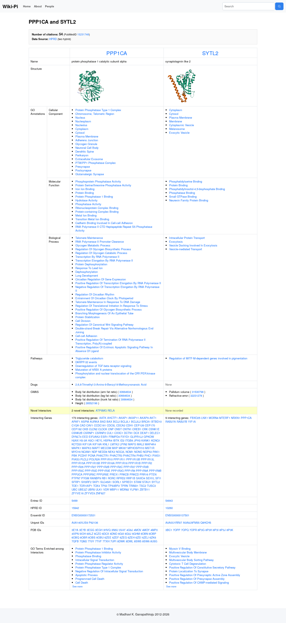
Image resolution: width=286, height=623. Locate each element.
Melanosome (177, 129)
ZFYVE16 (78, 493)
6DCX (105, 534)
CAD (82, 425)
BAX (109, 422)
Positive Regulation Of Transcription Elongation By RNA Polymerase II (118, 283)
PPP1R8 (130, 471)
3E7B (82, 530)
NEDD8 (102, 452)
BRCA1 (146, 422)
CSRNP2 (100, 433)
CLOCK (102, 429)
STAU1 (146, 482)
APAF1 (76, 422)
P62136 (93, 523)
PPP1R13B (133, 459)
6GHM (136, 534)
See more (77, 586)
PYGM (85, 478)
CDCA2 (120, 425)
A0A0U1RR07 (173, 523)
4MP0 (154, 530)
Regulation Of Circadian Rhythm (94, 294)
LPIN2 (123, 444)
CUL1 (110, 433)
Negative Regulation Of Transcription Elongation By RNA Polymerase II (117, 289)
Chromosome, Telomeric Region (94, 114)
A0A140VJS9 (80, 523)
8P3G (201, 530)
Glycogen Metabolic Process (92, 245)
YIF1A (192, 422)
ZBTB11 (145, 489)
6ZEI (138, 537)
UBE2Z (82, 489)
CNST (118, 429)
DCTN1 (128, 433)
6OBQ (75, 537)
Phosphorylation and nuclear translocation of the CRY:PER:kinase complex (115, 375)
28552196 (91, 403)
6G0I (121, 534)
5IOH (83, 534)
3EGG (90, 530)
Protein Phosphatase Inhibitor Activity (98, 552)
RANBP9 (95, 478)
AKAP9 (144, 418)
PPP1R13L (147, 459)
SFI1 (158, 478)
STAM (137, 482)
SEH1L (150, 478)
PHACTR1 (102, 455)
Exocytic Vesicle (179, 133)
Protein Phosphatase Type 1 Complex (98, 110)
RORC (112, 478)
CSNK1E (154, 429)
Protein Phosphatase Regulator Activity (99, 564)
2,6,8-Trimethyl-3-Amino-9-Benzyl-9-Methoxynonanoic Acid (110, 384)
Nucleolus (81, 125)
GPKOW (149, 437)
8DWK (121, 541)
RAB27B (182, 422)
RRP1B (130, 478)
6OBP (152, 534)
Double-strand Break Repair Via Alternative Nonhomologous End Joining (114, 330)
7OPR (193, 530)
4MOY (146, 530)
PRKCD (134, 474)
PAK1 (156, 452)
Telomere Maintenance (89, 238)
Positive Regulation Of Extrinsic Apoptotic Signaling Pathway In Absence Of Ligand (114, 349)
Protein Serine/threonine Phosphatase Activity (103, 185)
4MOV (137, 530)
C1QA (75, 425)
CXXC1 (118, 433)
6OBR (83, 537)
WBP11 (114, 489)
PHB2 (140, 455)
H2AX (75, 440)
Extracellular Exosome (89, 159)
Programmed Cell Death (89, 579)
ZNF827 (100, 493)
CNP (111, 429)
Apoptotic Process (86, 575)
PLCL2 (84, 459)
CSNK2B (77, 433)
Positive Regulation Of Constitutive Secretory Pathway (202, 567)
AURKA (94, 422)
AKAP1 (123, 418)
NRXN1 (235, 418)
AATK (102, 418)
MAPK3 (86, 448)
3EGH (98, 530)
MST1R (149, 448)
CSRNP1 (88, 433)
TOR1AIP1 (85, 486)
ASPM (85, 422)
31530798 (198, 392)
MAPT (96, 448)
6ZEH (131, 537)
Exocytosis (176, 242)
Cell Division (82, 321)
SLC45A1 (106, 482)
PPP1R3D (91, 471)
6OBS (91, 537)
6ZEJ (145, 537)
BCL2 (116, 422)
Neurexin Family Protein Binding (188, 200)
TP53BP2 (114, 486)
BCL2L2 (136, 422)
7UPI (113, 541)
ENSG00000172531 (83, 515)
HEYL (99, 440)
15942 (75, 508)
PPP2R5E (103, 474)
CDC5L (111, 425)
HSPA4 (107, 440)
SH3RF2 (86, 482)
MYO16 (76, 452)
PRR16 (144, 474)
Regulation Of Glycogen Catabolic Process (101, 253)
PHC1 (148, 455)
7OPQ (185, 530)
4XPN (75, 534)
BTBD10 (156, 422)
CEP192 (77, 429)
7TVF (98, 541)
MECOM (106, 448)
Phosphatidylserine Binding (185, 181)
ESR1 (104, 437)
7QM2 (83, 541)
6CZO (97, 534)
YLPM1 (134, 489)
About (38, 6)
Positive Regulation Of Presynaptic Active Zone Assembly (204, 575)
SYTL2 (210, 53)
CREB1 (136, 429)
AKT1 (152, 418)
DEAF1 (144, 433)
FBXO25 (195, 418)
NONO (138, 452)
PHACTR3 (116, 455)
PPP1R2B (103, 467)
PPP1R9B (155, 471)
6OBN (144, 534)
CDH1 (129, 425)
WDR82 (124, 489)
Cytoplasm (81, 129)
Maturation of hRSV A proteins (93, 370)
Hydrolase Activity (86, 200)
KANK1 (145, 440)
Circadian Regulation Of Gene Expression (100, 279)
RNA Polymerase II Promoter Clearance (99, 242)
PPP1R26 (78, 467)
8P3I (216, 530)
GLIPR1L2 (136, 437)
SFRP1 (76, 482)
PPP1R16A (108, 463)
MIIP (115, 448)
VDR (106, 489)
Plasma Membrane (86, 136)
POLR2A (94, 459)
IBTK (116, 440)
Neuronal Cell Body (87, 148)
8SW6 (145, 541)
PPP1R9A (142, 471)
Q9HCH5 (205, 523)
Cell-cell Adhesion (86, 336)
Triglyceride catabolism (89, 358)
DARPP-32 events (86, 362)
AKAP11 (133, 418)
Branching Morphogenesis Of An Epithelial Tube (104, 313)
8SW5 (137, 541)
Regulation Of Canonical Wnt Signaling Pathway (104, 324)
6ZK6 (152, 537)
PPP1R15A (78, 463)
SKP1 (95, 482)
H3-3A (83, 440)
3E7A (75, 530)
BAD (103, 422)
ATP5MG (101, 410)
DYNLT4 (76, 437)
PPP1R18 (122, 463)
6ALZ (90, 534)
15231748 (83, 34)
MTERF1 (224, 418)
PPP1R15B (93, 463)
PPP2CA (77, 474)
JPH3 (137, 440)
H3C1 (91, 440)
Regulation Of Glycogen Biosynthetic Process (103, 249)
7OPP (176, 530)
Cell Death (81, 582)
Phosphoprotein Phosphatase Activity (98, 181)
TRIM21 (133, 486)
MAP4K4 (150, 444)
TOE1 (75, 486)
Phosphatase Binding (182, 193)
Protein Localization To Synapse (188, 571)
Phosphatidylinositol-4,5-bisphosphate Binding (197, 189)
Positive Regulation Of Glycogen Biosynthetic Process (108, 309)
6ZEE (107, 537)
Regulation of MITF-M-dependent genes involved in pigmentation (208, 358)
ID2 (122, 440)
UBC (74, 489)
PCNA (91, 455)
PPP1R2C (116, 467)
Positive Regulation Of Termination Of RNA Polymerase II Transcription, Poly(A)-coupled (110, 341)
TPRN (124, 486)
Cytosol (80, 133)
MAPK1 (76, 448)
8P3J (222, 530)
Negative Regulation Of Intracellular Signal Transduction (109, 571)
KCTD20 (77, 444)
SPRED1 (127, 482)
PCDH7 (82, 455)
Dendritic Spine (84, 151)
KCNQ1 (155, 440)
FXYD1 (125, 437)
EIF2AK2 (94, 437)
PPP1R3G (117, 471)
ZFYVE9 (89, 493)
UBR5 (91, 489)
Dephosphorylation (86, 272)
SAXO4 (140, 478)
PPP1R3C (78, 471)
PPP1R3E (104, 471)
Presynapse (82, 166)
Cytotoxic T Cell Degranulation (187, 564)
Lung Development (86, 275)
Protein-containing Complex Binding (97, 212)
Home (27, 6)
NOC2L (120, 452)
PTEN (152, 474)
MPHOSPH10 (136, 448)
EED (85, 437)
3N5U (114, 530)
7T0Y (91, 541)
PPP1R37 (129, 467)
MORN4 (213, 418)
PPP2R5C (89, 474)
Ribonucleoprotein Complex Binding (96, 208)
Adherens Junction (86, 140)
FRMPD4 (114, 437)
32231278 (196, 396)
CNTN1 (127, 429)
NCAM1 (86, 452)
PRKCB (124, 474)
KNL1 (106, 444)
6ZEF (115, 537)
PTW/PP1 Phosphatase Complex (95, 163)
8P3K (230, 530)
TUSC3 (151, 486)
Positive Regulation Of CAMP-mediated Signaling (199, 582)
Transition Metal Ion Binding (92, 219)
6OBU (100, 537)
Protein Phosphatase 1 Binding (94, 196)
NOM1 (129, 452)
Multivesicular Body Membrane (188, 552)
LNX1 (204, 418)
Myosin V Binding (180, 548)
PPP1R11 (119, 459)
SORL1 (116, 482)
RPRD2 (120, 478)
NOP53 (147, 452)
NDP (94, 452)
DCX (136, 433)
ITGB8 (129, 440)
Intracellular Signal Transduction (94, 560)
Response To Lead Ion (89, 268)
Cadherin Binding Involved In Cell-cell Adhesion (104, 223)
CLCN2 (93, 429)
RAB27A (170, 422)
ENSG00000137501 (177, 515)
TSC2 (142, 486)
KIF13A (87, 444)
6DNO (113, 534)
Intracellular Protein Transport (187, 238)
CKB (85, 429)
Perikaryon (81, 155)
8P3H (208, 530)
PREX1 (114, 474)
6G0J (128, 534)
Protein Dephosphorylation (91, 264)
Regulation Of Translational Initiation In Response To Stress (111, 306)
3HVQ (107, 530)
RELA (111, 410)
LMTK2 (114, 444)
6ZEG (123, 537)
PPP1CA (116, 53)
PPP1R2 (147, 463)
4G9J (129, 530)
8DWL (129, 541)
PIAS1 (156, 455)
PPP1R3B (142, 467)
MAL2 (140, 444)
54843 (169, 501)
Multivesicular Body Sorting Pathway (191, 560)
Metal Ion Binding (86, 215)
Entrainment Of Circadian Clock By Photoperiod (104, 298)
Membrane (175, 121)
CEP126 (139, 425)
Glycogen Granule (86, 144)
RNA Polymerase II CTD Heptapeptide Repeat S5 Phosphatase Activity (113, 228)
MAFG (132, 444)
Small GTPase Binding (183, 196)
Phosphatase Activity (88, 204)
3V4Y (122, 530)
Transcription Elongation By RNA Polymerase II (104, 260)
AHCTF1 (112, 418)
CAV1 (89, 425)
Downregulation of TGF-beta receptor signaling (103, 366)
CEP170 (150, 425)
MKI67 (123, 448)
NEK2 (111, 452)
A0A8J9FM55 (191, 523)
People (49, 6)
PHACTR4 (129, 455)
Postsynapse (83, 170)
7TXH (106, 541)
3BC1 (168, 530)
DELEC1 (155, 433)
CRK (145, 429)
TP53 (104, 486)
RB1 (104, 478)
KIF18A (97, 444)
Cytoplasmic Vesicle (181, 125)
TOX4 (96, 486)
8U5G (153, 541)
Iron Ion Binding (84, 189)
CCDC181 (100, 425)
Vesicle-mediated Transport (185, 249)
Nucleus (80, 117)
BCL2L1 (125, 422)
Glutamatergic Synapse (89, 174)
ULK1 (99, 489)
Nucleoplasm (83, 121)
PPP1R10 (107, 459)
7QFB (75, 541)
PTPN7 (76, 478)
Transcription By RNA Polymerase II (97, 257)
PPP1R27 (90, 467)
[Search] (279, 6)
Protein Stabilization (87, 317)
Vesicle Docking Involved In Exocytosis (193, 245)
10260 (169, 508)
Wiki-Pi (10, 6)
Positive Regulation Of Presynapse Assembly (197, 579)
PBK (74, 455)
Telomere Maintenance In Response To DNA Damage (107, 302)
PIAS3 (76, 459)
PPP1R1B (134, 463)
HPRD (53, 39)
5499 (74, 501)
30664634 (125, 392)
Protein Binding (84, 193)
